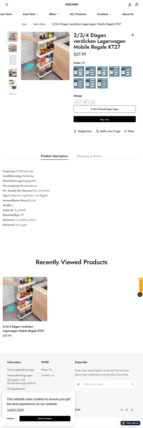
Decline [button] (10, 418)
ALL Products (78, 14)
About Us (127, 14)
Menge (78, 96)
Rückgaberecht (16, 388)
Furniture (102, 14)
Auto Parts (29, 14)
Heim (24, 24)
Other (52, 14)
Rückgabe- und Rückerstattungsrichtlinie (21, 381)
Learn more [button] (15, 409)
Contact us (47, 375)
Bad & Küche (39, 24)
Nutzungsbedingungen (20, 370)
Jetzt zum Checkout (105, 119)
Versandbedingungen (20, 375)
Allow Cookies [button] (45, 418)
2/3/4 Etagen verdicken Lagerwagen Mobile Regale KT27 (23, 329)
